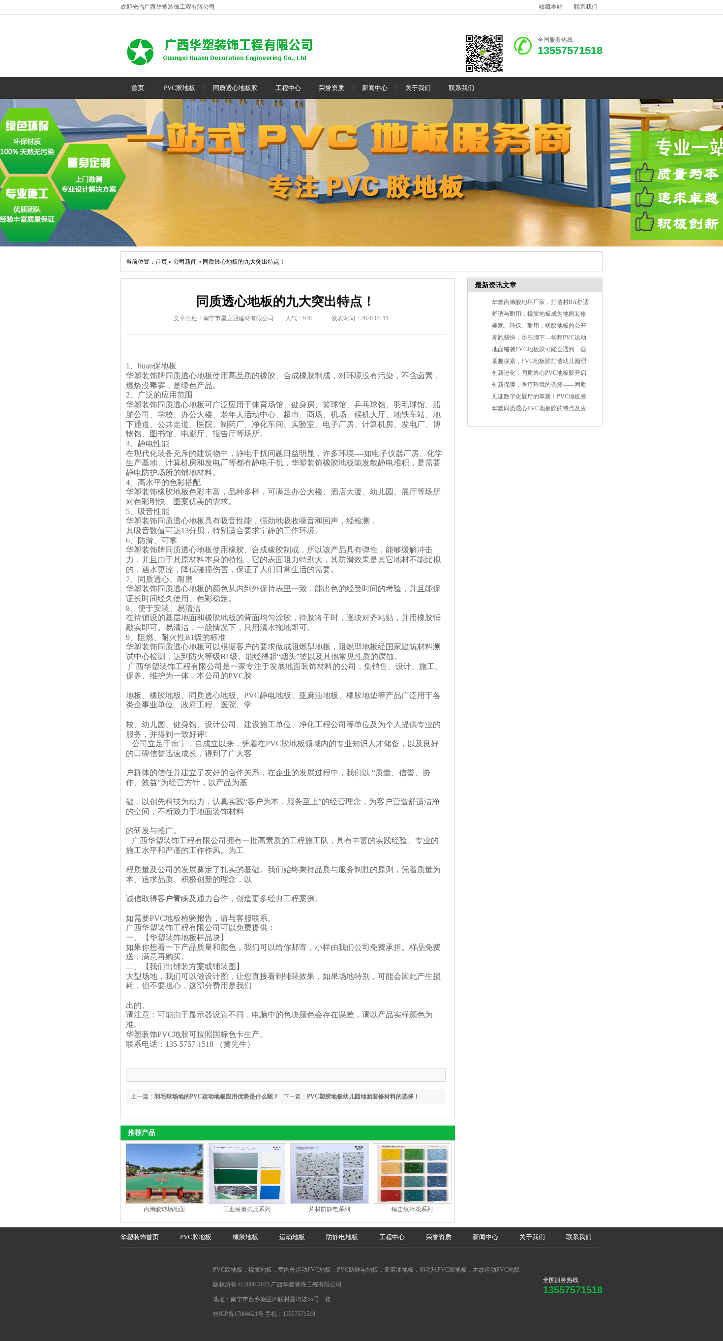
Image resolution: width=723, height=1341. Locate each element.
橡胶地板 (245, 1237)
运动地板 (292, 1237)
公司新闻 (185, 261)
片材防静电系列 (329, 1209)
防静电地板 (342, 1237)
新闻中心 (375, 87)
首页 (137, 87)
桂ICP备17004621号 (238, 1314)
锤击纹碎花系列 (412, 1209)
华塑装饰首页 (139, 1237)
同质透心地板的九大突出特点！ (244, 261)
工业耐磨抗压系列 (247, 1209)
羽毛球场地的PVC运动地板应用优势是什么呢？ (216, 1096)
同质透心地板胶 (235, 87)
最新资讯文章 (495, 285)
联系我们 (586, 6)
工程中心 (288, 87)
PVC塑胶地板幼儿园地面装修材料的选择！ (363, 1096)
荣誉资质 (331, 87)
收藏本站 (551, 6)
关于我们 (418, 87)
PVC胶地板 (179, 87)
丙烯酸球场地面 (164, 1209)
